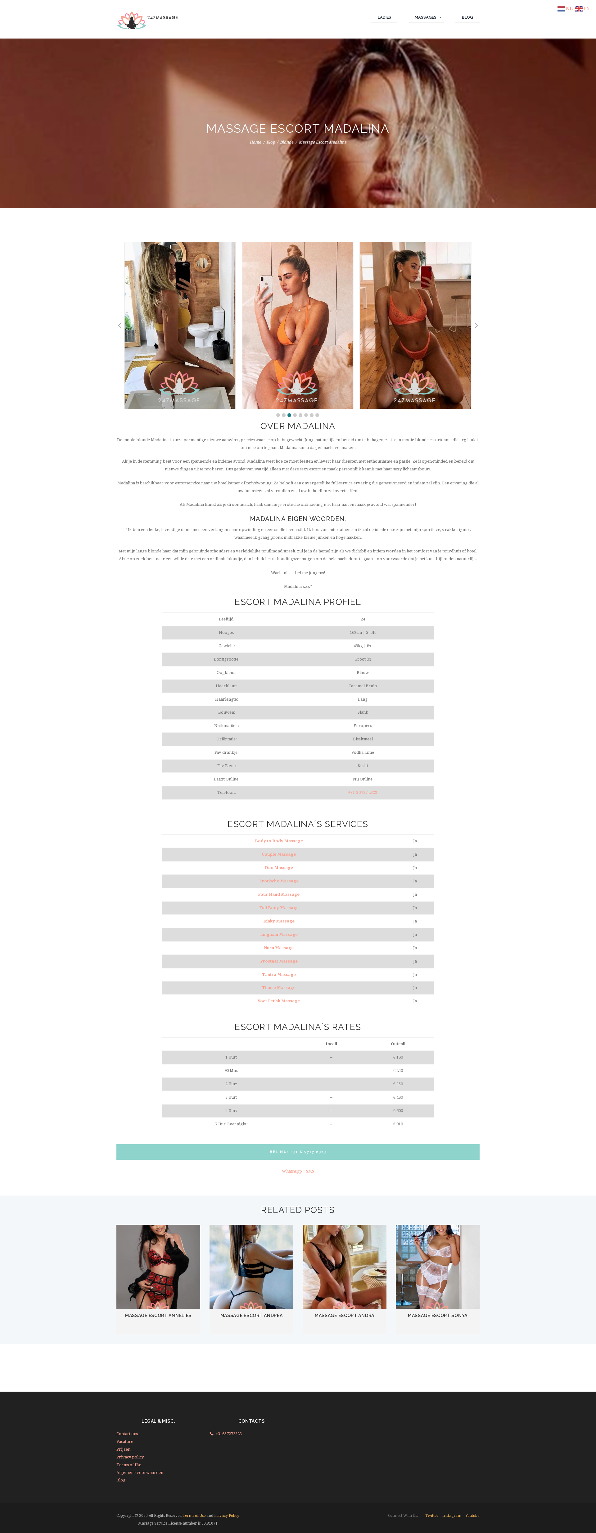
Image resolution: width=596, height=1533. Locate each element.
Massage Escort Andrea (251, 1315)
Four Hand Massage (279, 894)
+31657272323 (229, 1433)
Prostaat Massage (279, 961)
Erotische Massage (279, 881)
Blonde (286, 142)
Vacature (124, 1441)
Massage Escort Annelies (158, 1315)
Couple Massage (279, 854)
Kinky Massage (279, 921)
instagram (451, 1515)
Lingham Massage (279, 934)
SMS (310, 1171)
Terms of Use (128, 1464)
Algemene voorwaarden (139, 1472)
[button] (278, 415)
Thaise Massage (279, 987)
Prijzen (123, 1449)
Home (255, 142)
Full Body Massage (279, 907)
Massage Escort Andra (344, 1315)
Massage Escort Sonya (437, 1315)
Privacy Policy (226, 1515)
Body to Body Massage (279, 841)
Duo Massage (279, 867)
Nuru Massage (279, 947)
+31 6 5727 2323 (362, 792)
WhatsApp (292, 1171)
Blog (270, 142)
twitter (431, 1515)
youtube (472, 1515)
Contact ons (127, 1433)
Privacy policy (130, 1457)
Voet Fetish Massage (279, 1001)
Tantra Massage (279, 974)
